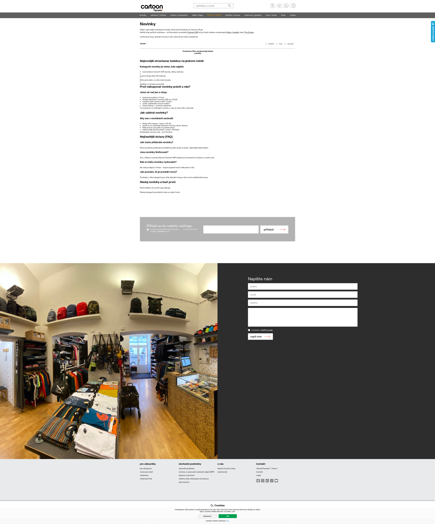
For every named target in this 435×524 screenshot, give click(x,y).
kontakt (259, 472)
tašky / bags (197, 15)
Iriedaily (235, 32)
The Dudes (249, 32)
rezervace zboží (146, 472)
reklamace (144, 475)
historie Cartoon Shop (226, 468)
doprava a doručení (186, 475)
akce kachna (184, 482)
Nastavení (207, 516)
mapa (258, 475)
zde (227, 521)
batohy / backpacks (179, 15)
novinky (142, 15)
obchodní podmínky (186, 468)
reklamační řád (146, 479)
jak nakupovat (146, 468)
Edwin (229, 32)
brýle (283, 15)
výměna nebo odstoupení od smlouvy (194, 479)
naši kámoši (222, 472)
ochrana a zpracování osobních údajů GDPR (196, 472)
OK (227, 516)
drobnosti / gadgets (252, 15)
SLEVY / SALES (214, 15)
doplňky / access (232, 15)
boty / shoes (271, 15)
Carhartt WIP (192, 32)
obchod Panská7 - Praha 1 (267, 468)
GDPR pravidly (267, 330)
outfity (293, 15)
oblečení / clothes (158, 15)
